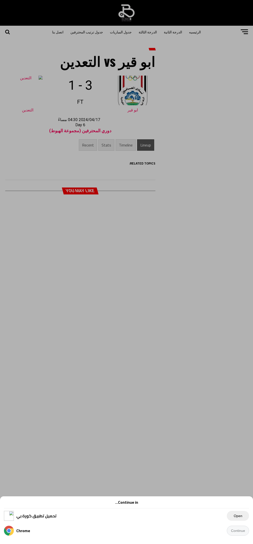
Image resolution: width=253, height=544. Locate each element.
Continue (238, 531)
